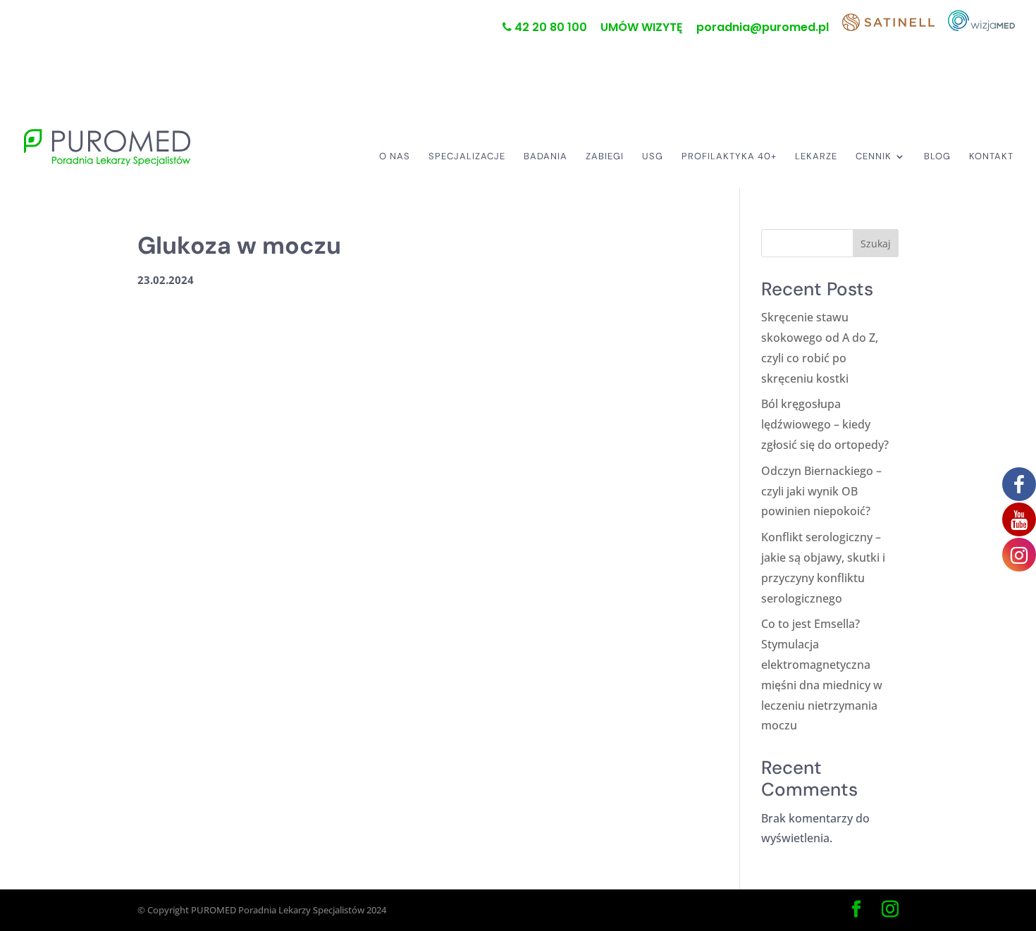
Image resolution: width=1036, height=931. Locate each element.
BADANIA (545, 157)
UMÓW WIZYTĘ (641, 28)
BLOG (937, 157)
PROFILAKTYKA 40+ (729, 157)
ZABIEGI (605, 157)
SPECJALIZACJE (466, 157)
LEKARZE (816, 157)
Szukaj (876, 243)
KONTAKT (991, 157)
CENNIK (874, 157)
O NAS (394, 157)
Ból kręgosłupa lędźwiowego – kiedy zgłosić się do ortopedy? (825, 424)
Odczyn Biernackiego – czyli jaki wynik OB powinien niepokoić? (821, 491)
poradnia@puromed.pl (762, 28)
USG (652, 157)
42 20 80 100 (549, 28)
